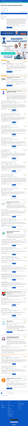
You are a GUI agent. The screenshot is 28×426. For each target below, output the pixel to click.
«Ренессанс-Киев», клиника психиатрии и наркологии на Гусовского (9, 188)
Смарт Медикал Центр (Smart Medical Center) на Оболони (8, 239)
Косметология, (17, 63)
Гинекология (8, 204)
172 (24, 114)
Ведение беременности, (12, 293)
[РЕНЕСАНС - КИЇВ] (14, 48)
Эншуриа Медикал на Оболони (13, 77)
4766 (24, 91)
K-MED (8, 61)
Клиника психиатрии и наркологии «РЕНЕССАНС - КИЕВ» (14, 91)
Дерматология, (11, 63)
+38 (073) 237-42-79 (14, 172)
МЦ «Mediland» (10, 321)
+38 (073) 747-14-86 (14, 306)
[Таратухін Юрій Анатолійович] (14, 33)
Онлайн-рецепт (9, 409)
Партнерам (2, 404)
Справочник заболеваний (10, 411)
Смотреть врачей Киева (4, 395)
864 (24, 175)
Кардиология (25, 380)
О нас (2, 403)
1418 (24, 337)
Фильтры (4, 11)
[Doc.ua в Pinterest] (17, 422)
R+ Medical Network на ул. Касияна (14, 378)
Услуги (8, 406)
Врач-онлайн (9, 410)
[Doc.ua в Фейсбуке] (10, 422)
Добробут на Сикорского (4, 209)
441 (24, 126)
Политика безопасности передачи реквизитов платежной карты (10, 414)
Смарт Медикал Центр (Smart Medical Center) (13, 232)
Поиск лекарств (9, 408)
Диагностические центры (11, 405)
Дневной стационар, (22, 339)
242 (24, 219)
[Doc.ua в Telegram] (14, 422)
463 (24, 257)
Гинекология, (8, 63)
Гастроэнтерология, (17, 293)
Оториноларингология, (21, 63)
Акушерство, (8, 234)
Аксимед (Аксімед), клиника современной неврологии (13, 337)
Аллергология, (11, 234)
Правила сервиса (3, 405)
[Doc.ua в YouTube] (15, 422)
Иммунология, (14, 63)
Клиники (9, 404)
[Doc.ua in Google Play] (16, 419)
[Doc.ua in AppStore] (12, 419)
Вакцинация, (20, 234)
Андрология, (14, 234)
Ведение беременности (24, 234)
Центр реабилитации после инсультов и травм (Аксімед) (8, 366)
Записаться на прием (9, 27)
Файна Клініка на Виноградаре (5, 298)
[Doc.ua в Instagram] (12, 422)
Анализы (9, 407)
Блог (8, 412)
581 (24, 202)
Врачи (8, 403)
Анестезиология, (17, 234)
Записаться (14, 134)
